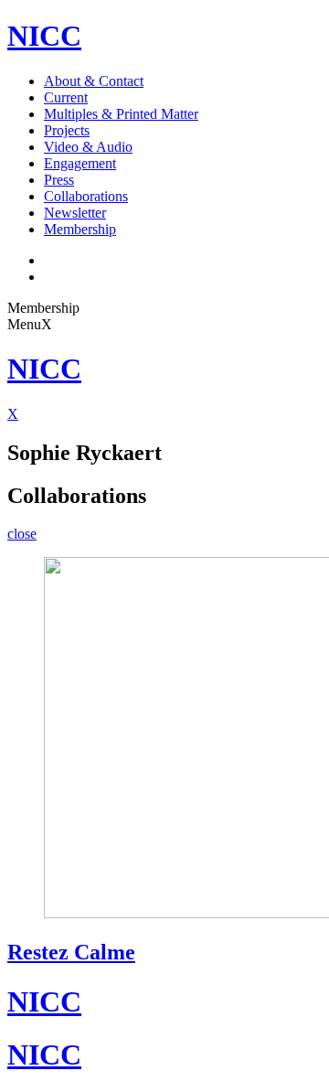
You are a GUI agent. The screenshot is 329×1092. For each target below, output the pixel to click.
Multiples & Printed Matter (121, 114)
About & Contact (93, 81)
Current (66, 97)
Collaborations (86, 196)
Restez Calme (71, 952)
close (22, 533)
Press (59, 179)
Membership (80, 229)
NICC (44, 35)
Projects (67, 130)
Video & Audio (88, 147)
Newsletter (75, 212)
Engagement (80, 163)
